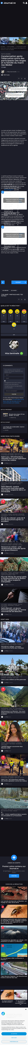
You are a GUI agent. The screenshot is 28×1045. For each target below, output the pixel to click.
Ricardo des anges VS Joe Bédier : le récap (17, 414)
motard (11, 515)
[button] (26, 1009)
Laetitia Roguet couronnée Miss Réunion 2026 (12, 747)
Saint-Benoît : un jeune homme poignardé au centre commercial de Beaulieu (13, 609)
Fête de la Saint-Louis (17, 676)
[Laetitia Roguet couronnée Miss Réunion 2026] (14, 731)
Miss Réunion (19, 743)
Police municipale (21, 643)
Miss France (12, 743)
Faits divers (6, 54)
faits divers (4, 605)
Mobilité (23, 809)
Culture (9, 676)
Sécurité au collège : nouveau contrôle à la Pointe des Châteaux (12, 647)
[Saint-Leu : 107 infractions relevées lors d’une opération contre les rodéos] (14, 445)
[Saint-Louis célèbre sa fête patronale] (14, 665)
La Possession (4, 515)
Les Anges (14, 290)
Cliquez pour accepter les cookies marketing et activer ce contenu (14, 200)
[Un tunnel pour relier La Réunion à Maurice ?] (14, 950)
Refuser (14, 1037)
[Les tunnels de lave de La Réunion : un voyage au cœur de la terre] (14, 893)
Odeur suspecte (5, 483)
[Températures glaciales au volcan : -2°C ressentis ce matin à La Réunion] (14, 932)
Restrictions (10, 709)
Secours (19, 483)
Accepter (14, 1033)
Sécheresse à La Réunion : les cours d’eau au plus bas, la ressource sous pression (13, 712)
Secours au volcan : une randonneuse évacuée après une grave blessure (13, 548)
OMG (4, 321)
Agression (10, 604)
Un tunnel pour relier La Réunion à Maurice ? (12, 958)
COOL (24, 321)
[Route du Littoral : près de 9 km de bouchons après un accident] (14, 506)
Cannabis (10, 572)
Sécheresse (21, 709)
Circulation (21, 514)
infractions (17, 453)
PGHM (20, 543)
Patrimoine (9, 677)
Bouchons (15, 514)
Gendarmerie (11, 453)
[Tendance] (3, 441)
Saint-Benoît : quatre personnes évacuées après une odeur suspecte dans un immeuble (13, 489)
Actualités (3, 676)
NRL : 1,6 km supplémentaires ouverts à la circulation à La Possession (13, 814)
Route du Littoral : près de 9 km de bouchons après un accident (13, 519)
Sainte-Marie (12, 573)
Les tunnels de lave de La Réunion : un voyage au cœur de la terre (14, 901)
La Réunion (20, 482)
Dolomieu (10, 543)
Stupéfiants (20, 644)
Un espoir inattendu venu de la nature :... (7, 1001)
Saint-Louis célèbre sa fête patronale (13, 679)
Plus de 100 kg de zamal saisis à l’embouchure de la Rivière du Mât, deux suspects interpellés (13, 579)
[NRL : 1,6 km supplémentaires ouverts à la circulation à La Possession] (14, 798)
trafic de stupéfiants (6, 574)
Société (3, 643)
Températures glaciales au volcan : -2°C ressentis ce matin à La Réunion (14, 940)
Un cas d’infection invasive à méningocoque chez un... (20, 1002)
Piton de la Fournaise (6, 544)
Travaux (15, 810)
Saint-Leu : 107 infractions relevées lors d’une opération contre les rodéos (13, 458)
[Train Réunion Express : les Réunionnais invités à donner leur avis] (14, 968)
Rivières (16, 709)
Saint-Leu (9, 644)
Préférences (14, 1041)
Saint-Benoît (13, 483)
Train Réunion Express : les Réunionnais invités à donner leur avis (14, 976)
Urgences (3, 484)
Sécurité (14, 644)
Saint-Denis (4, 516)
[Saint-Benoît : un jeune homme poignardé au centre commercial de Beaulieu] (14, 596)
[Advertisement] (14, 21)
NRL (14, 515)
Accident (10, 514)
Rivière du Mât (4, 573)
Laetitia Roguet (5, 743)
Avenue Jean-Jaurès (12, 482)
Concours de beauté (10, 742)
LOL (17, 321)
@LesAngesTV (9, 190)
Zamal (13, 574)
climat (10, 708)
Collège (7, 643)
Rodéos (12, 777)
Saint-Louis (15, 677)
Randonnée (14, 544)
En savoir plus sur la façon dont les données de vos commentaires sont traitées (13, 401)
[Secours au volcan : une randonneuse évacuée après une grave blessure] (14, 535)
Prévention (4, 644)
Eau (14, 708)
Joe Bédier (5, 290)
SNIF (14, 334)
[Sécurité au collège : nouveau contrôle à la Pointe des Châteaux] (14, 632)
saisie (16, 573)
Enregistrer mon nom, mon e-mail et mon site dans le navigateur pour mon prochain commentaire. (13, 385)
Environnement (4, 708)
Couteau (20, 604)
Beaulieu (15, 604)
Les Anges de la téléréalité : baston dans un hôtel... (13, 427)
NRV (10, 321)
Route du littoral (20, 515)
